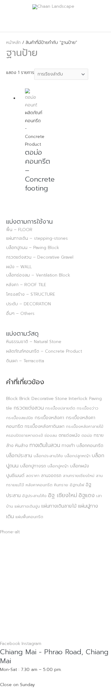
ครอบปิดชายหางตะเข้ (24, 435)
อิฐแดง (87, 495)
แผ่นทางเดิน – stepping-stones (37, 238)
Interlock (78, 398)
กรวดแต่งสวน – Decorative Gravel (39, 257)
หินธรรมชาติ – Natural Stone (33, 341)
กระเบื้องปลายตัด (60, 408)
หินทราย (61, 485)
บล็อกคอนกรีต (89, 445)
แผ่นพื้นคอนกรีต (29, 517)
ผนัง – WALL (19, 267)
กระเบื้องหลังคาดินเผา (44, 426)
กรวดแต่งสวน (29, 408)
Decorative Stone (49, 398)
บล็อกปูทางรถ (33, 466)
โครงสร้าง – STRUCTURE (30, 294)
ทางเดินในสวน (45, 445)
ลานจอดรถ (51, 475)
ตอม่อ (86, 435)
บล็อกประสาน (19, 455)
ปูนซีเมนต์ (15, 475)
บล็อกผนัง (79, 466)
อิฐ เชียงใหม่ (62, 495)
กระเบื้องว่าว (87, 408)
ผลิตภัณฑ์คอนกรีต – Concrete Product (44, 351)
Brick (24, 398)
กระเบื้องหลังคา (49, 417)
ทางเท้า (68, 445)
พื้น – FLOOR (19, 229)
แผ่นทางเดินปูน (27, 506)
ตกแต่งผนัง (69, 435)
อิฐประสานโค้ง (34, 496)
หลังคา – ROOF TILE (26, 284)
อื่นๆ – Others (20, 313)
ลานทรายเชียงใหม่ (78, 476)
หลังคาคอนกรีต (39, 485)
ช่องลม (50, 435)
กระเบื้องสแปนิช (19, 418)
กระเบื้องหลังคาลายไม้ (84, 426)
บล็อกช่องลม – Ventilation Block (38, 275)
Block (12, 398)
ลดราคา (32, 476)
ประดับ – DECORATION (28, 304)
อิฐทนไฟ (77, 485)
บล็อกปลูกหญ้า (77, 456)
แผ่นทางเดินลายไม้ (58, 505)
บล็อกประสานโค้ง (48, 456)
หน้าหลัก (13, 42)
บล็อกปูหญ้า (57, 466)
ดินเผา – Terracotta (25, 361)
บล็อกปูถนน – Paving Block (32, 247)
